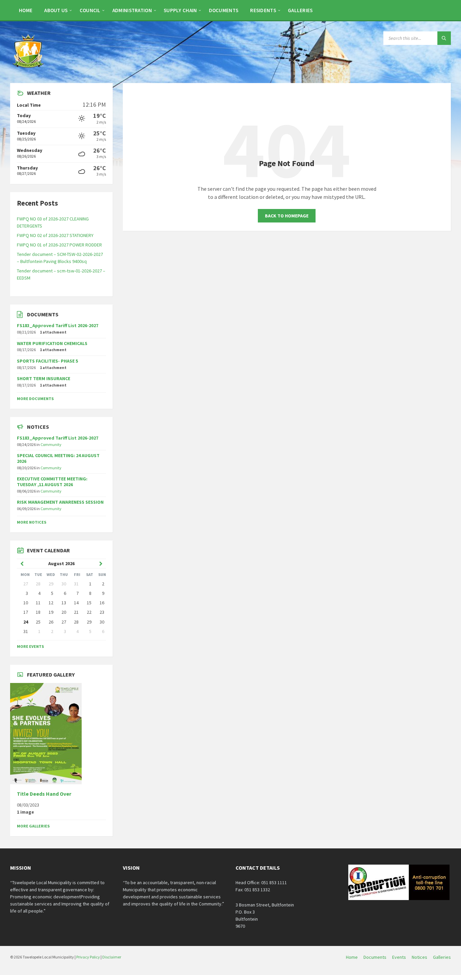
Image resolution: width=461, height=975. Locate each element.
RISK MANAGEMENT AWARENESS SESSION (60, 502)
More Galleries (33, 825)
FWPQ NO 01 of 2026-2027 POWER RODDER (59, 245)
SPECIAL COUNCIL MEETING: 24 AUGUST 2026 (58, 458)
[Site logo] (28, 70)
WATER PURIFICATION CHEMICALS (52, 343)
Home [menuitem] (352, 957)
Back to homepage (286, 216)
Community (50, 444)
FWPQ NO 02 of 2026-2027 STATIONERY (55, 235)
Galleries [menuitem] (442, 957)
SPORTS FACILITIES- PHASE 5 (47, 361)
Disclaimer (111, 956)
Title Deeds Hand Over (44, 794)
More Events (30, 646)
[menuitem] (25, 10)
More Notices (31, 522)
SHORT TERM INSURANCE (43, 378)
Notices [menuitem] (419, 957)
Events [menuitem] (399, 957)
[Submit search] (444, 38)
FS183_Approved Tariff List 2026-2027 (57, 325)
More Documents (35, 398)
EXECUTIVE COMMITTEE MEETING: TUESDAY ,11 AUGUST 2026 (52, 482)
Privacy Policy (88, 956)
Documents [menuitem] (374, 957)
